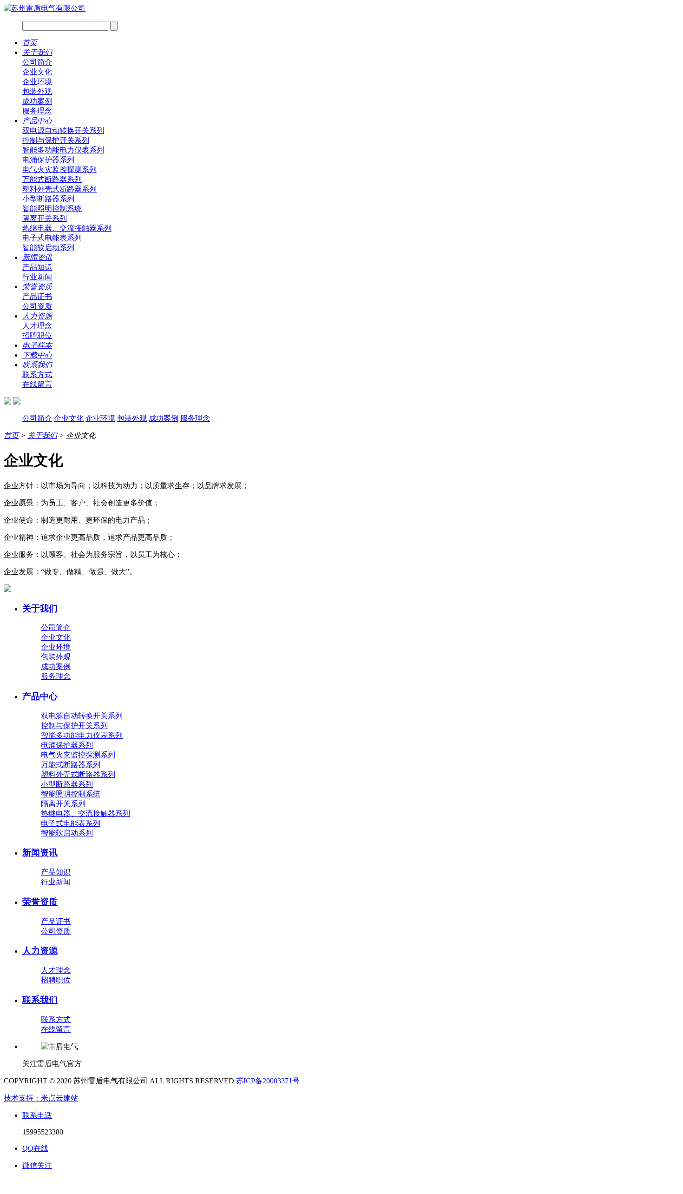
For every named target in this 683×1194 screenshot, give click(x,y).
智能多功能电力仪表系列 (63, 150)
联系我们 (37, 365)
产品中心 (37, 121)
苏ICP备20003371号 (268, 1081)
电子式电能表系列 (52, 238)
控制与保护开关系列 (55, 140)
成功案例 (37, 101)
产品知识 (37, 267)
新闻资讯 (37, 257)
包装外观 (37, 91)
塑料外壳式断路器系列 (59, 189)
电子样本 (37, 345)
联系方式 (37, 374)
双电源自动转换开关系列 (63, 130)
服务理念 (37, 111)
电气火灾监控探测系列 (59, 169)
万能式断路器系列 (52, 179)
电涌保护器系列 (48, 160)
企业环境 (37, 82)
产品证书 (37, 296)
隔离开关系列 (44, 218)
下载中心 (37, 355)
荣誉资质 (37, 287)
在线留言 (37, 384)
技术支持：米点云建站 (41, 1098)
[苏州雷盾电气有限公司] (44, 8)
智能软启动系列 (48, 248)
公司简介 (37, 62)
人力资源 (37, 316)
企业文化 (37, 72)
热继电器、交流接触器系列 (67, 228)
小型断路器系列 (48, 199)
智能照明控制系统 (52, 208)
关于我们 (37, 52)
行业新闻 (37, 277)
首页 (29, 42)
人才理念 (37, 326)
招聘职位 (37, 335)
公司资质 (37, 306)
